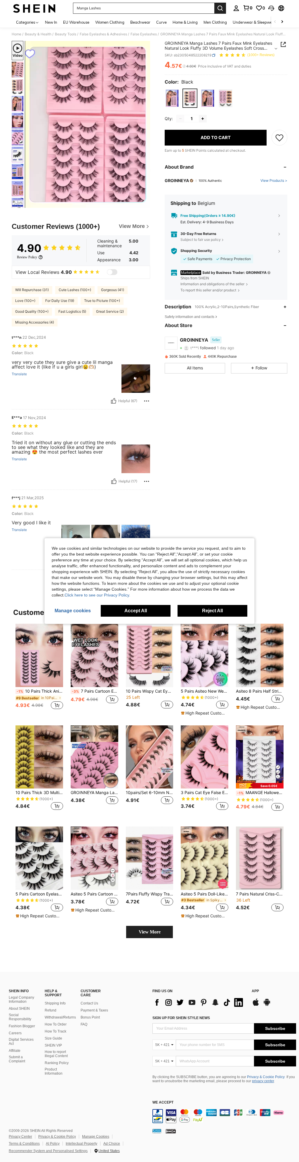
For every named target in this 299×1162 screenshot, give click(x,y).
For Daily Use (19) (59, 300)
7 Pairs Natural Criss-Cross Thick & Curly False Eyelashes (260, 894)
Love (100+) (25, 300)
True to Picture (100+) (102, 300)
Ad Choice (111, 1144)
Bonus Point (90, 1017)
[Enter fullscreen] (145, 203)
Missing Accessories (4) (34, 322)
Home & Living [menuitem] (185, 22)
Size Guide (53, 1038)
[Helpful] (113, 400)
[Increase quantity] (202, 118)
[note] (204, 713)
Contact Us (89, 1003)
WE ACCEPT (162, 1102)
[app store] (256, 1005)
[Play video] (88, 124)
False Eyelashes (144, 34)
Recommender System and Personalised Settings (48, 1151)
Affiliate (14, 1051)
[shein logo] (34, 8)
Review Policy (27, 257)
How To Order (56, 1024)
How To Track (55, 1031)
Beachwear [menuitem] (140, 22)
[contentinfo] (224, 1116)
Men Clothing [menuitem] (215, 22)
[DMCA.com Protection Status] (171, 1131)
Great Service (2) (110, 311)
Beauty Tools (65, 34)
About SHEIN (19, 1009)
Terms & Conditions (24, 1144)
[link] (248, 7)
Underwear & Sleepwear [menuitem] (254, 22)
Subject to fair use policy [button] (200, 239)
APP (255, 991)
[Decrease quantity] (180, 118)
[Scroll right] (282, 22)
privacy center (263, 1081)
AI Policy (53, 1144)
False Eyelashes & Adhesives (103, 34)
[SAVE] (279, 138)
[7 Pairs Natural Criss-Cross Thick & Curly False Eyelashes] (260, 858)
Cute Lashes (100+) (75, 290)
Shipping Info (55, 1003)
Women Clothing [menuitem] (109, 22)
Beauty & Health (38, 34)
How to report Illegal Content (56, 1054)
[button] (271, 8)
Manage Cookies (95, 1137)
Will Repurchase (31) (32, 290)
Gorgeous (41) (112, 290)
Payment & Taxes (94, 1010)
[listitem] (39, 669)
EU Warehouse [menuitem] (76, 22)
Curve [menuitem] (161, 22)
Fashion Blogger (22, 1026)
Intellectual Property (81, 1144)
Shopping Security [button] (196, 251)
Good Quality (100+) (31, 311)
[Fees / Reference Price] (184, 66)
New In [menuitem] (51, 22)
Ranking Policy (57, 1063)
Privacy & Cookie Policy (266, 1077)
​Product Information (53, 1071)
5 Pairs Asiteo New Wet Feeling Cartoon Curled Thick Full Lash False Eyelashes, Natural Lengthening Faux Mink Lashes (204, 691)
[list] (199, 1002)
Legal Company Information (21, 999)
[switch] (112, 272)
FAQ (84, 1024)
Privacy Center (20, 1137)
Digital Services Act (21, 1042)
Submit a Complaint (17, 1059)
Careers (15, 1033)
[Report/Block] (146, 400)
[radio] (172, 98)
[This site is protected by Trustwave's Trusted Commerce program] (156, 1131)
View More (150, 931)
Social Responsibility (20, 1017)
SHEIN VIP (53, 1045)
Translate (19, 374)
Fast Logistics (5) (72, 311)
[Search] (220, 8)
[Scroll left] (275, 22)
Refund (50, 1010)
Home (16, 34)
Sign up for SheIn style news (181, 1018)
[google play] (267, 1005)
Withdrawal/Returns (60, 1017)
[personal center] (236, 8)
